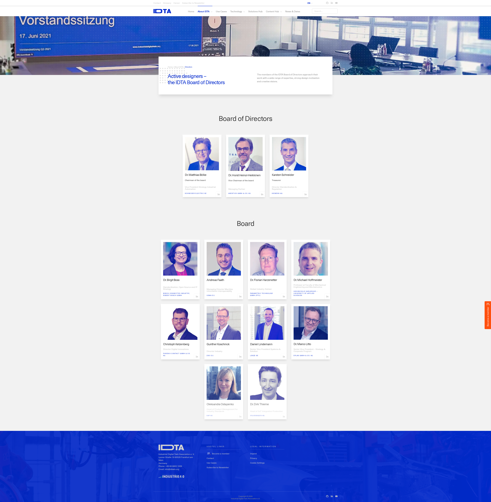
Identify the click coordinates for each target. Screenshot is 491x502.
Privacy (253, 458)
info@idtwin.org (172, 469)
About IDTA (203, 11)
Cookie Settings (257, 462)
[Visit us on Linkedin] (332, 3)
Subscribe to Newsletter (193, 2)
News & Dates (292, 11)
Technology (236, 11)
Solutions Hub (255, 11)
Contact (157, 2)
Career (177, 2)
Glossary (167, 2)
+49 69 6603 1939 (173, 466)
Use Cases (221, 11)
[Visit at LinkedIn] (218, 194)
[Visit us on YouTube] (336, 3)
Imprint (253, 453)
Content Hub (272, 11)
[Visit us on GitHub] (327, 3)
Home (191, 11)
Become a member (221, 453)
